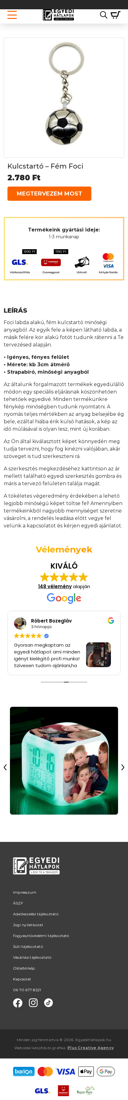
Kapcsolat (22, 979)
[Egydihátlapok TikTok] (48, 1003)
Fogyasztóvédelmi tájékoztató (41, 935)
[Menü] (12, 15)
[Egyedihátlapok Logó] (58, 14)
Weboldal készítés (30, 1047)
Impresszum (24, 892)
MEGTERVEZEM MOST (49, 193)
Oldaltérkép (24, 968)
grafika (59, 1047)
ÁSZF (18, 903)
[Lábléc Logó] (36, 873)
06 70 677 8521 (27, 990)
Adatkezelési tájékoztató (35, 914)
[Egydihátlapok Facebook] (17, 1003)
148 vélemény (55, 586)
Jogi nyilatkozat (28, 924)
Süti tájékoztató (28, 946)
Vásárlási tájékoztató (32, 957)
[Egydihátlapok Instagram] (33, 1003)
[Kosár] (114, 15)
